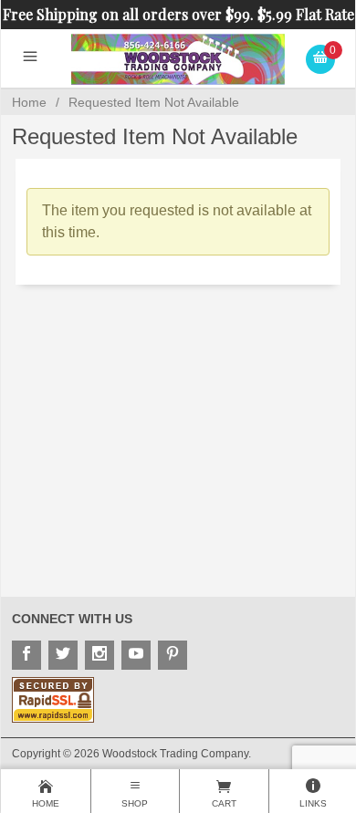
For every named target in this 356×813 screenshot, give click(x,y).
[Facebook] (26, 655)
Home (29, 102)
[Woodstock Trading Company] (178, 58)
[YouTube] (136, 655)
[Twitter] (63, 655)
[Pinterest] (172, 655)
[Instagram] (99, 655)
